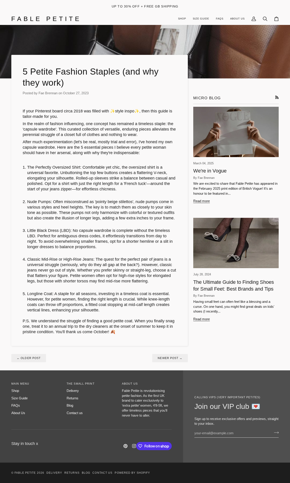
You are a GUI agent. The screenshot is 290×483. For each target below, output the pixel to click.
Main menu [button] (20, 383)
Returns (72, 398)
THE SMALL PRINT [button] (80, 383)
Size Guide (19, 398)
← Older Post (29, 358)
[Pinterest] (125, 446)
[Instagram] (134, 446)
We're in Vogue (210, 171)
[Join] (275, 432)
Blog (70, 405)
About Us (18, 413)
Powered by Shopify (132, 472)
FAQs (15, 405)
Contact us (75, 413)
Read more (201, 201)
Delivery (73, 391)
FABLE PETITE (25, 472)
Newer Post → (170, 358)
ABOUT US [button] (130, 383)
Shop (15, 391)
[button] (237, 19)
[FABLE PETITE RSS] (277, 97)
